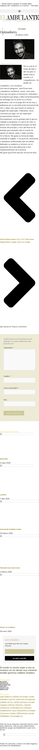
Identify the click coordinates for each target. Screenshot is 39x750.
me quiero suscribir (19, 658)
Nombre (7, 376)
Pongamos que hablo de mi (10, 568)
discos (11, 697)
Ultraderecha (18, 708)
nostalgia (18, 716)
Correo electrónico (11, 388)
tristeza (26, 702)
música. (22, 705)
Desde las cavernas (7, 627)
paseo (6, 705)
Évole (13, 705)
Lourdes (3, 495)
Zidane (6, 699)
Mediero (8, 716)
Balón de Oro (9, 702)
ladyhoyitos (8, 711)
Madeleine (4, 459)
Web (5, 400)
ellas (16, 713)
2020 (18, 697)
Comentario (8, 347)
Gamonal (24, 711)
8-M (19, 702)
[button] (19, 11)
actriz (14, 699)
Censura (7, 713)
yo (16, 711)
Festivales (25, 713)
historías (7, 708)
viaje (3, 697)
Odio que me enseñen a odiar (10, 529)
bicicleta (22, 699)
